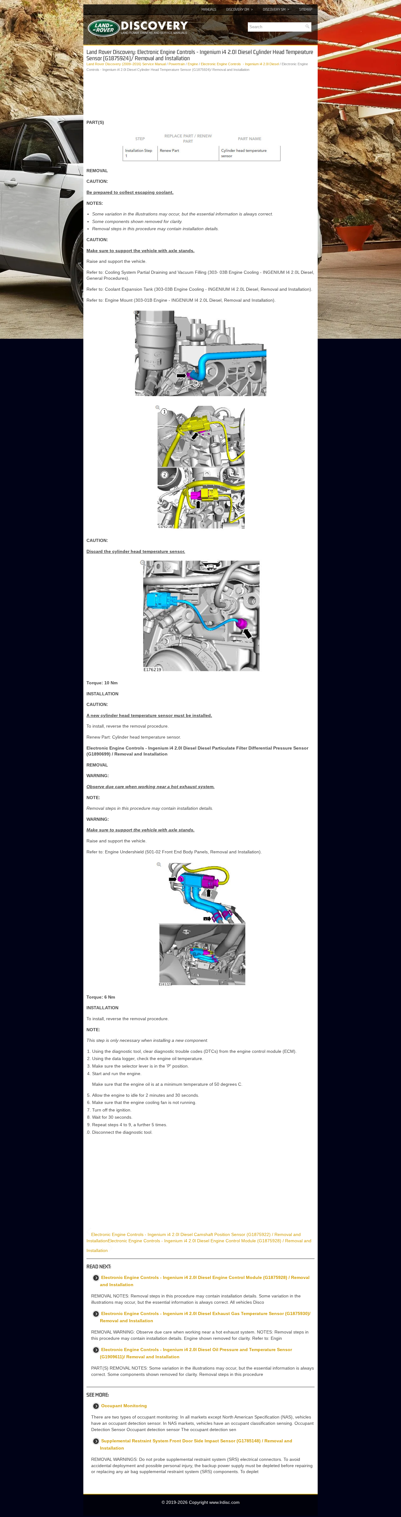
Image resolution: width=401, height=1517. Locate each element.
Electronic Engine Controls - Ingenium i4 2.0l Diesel (240, 64)
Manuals (208, 9)
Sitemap (305, 9)
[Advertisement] (200, 96)
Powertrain (177, 64)
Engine (193, 64)
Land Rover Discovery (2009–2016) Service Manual (126, 64)
